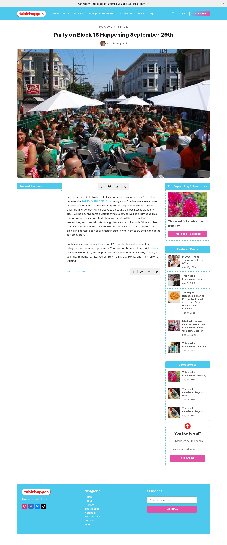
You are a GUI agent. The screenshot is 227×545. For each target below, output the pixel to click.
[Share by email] (117, 186)
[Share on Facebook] (101, 186)
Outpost (130, 539)
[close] (223, 3)
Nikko (143, 539)
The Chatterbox (76, 271)
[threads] (43, 506)
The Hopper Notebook (100, 13)
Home (56, 13)
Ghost (121, 539)
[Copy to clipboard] (125, 186)
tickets (102, 244)
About (66, 13)
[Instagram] (24, 506)
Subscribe (200, 13)
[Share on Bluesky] (109, 186)
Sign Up (153, 13)
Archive (78, 13)
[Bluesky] (37, 506)
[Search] (173, 13)
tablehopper (95, 539)
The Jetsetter (125, 13)
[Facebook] (31, 506)
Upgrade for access (188, 234)
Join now (172, 509)
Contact (140, 13)
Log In (182, 13)
